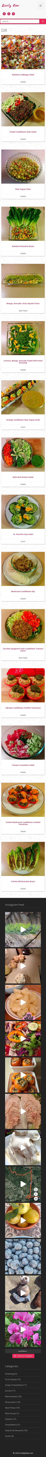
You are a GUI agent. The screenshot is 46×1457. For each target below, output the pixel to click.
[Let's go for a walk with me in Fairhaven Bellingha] (23, 1184)
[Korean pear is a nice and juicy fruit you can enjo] (23, 965)
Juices (8, 1390)
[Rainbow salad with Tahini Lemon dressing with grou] (23, 1038)
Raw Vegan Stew (23, 189)
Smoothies (10, 1424)
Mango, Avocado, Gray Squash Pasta (23, 303)
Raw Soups (10, 1413)
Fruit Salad (10, 1379)
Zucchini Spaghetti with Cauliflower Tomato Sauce (23, 649)
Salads (23, 81)
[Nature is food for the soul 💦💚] (23, 929)
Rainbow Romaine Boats (23, 246)
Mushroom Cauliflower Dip (23, 591)
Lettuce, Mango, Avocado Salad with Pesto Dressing (23, 361)
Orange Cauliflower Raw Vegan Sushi (23, 420)
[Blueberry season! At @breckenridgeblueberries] (23, 1256)
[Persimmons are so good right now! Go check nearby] (23, 1075)
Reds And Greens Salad (23, 477)
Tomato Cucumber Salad (23, 765)
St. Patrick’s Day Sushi (23, 534)
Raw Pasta (23, 310)
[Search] (43, 21)
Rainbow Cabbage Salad (23, 74)
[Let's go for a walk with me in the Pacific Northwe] (23, 1329)
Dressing (9, 1373)
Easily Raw (10, 5)
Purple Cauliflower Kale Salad (23, 132)
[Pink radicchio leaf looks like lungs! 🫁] (23, 1111)
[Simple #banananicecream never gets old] (23, 1147)
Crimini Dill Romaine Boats (23, 881)
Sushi (23, 427)
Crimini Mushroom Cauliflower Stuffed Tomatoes (23, 823)
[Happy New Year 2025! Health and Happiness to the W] (23, 1002)
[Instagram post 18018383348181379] (23, 1293)
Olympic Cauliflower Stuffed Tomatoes (23, 708)
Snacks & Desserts (14, 1430)
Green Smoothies (13, 1385)
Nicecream (10, 1402)
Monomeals (11, 1396)
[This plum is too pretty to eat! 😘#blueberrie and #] (23, 1220)
